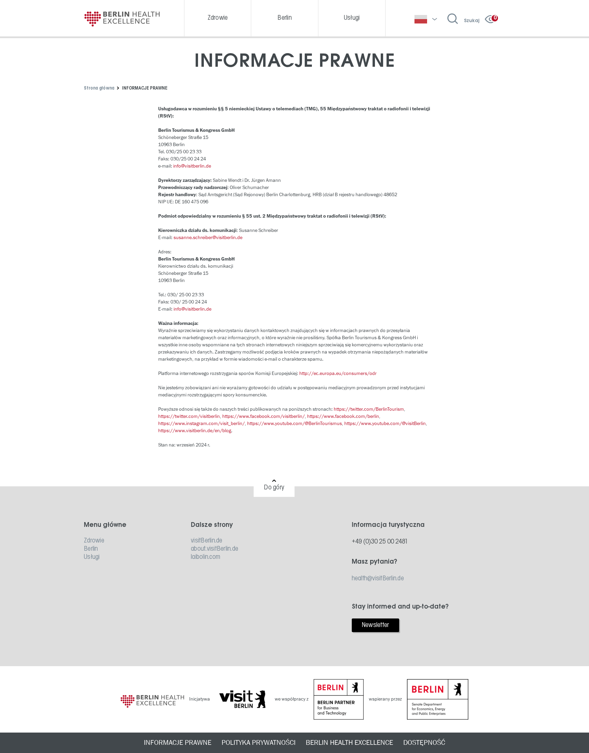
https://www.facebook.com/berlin (343, 416)
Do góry (274, 487)
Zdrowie (94, 540)
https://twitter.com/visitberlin (189, 416)
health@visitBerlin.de (378, 578)
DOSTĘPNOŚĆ (424, 742)
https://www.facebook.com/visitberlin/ (263, 416)
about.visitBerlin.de (214, 549)
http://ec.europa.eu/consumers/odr (338, 373)
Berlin (91, 549)
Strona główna (99, 88)
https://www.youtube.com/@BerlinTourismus (294, 423)
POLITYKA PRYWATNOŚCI (259, 742)
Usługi (92, 557)
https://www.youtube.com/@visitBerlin (385, 423)
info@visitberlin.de (192, 166)
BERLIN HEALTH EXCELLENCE (349, 742)
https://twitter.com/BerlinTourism (369, 409)
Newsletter (375, 625)
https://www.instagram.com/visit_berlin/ (201, 423)
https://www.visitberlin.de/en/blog (194, 430)
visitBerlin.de (207, 540)
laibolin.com (205, 557)
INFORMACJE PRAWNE (177, 742)
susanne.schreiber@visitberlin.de (207, 237)
